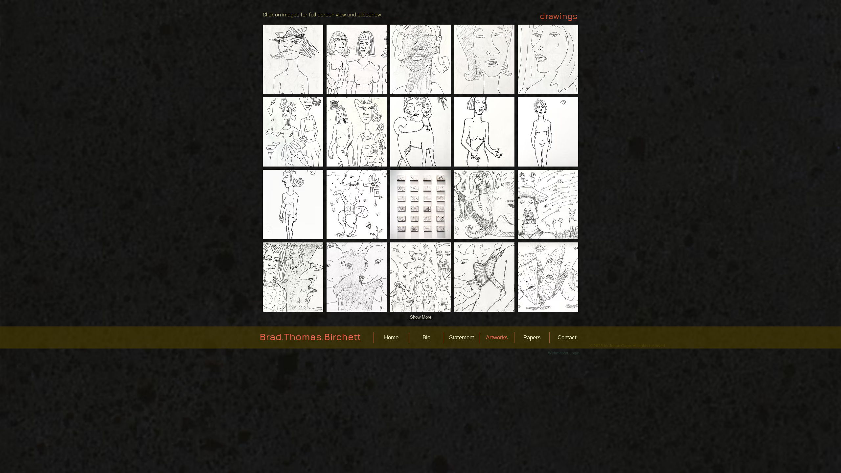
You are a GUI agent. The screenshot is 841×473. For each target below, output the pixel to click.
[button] (293, 59)
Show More (420, 317)
